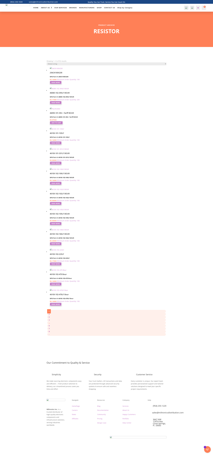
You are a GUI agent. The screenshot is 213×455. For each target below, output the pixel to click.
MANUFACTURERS (86, 8)
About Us (125, 410)
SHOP (99, 8)
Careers (75, 410)
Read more (55, 82)
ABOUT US (45, 8)
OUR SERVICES (60, 8)
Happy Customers (129, 414)
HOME (35, 8)
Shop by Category (124, 8)
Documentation (103, 410)
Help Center (126, 423)
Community (101, 414)
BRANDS (73, 8)
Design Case (101, 423)
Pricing (99, 419)
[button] (52, 64)
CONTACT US (109, 8)
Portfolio (125, 419)
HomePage (76, 406)
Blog (98, 406)
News (74, 414)
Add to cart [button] (56, 123)
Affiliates (75, 419)
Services (125, 406)
